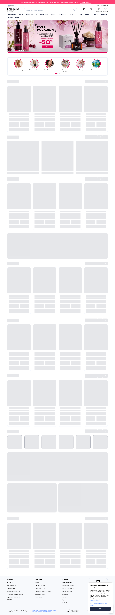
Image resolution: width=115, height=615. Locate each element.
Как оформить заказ (68, 585)
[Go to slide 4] (20, 215)
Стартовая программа (41, 594)
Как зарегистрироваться (69, 588)
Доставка (65, 594)
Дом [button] (71, 14)
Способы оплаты (67, 591)
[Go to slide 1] (56, 73)
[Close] (93, 2)
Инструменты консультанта (43, 591)
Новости (37, 583)
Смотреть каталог (40, 585)
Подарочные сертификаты (75, 611)
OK (100, 609)
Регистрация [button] (104, 5)
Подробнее (85, 2)
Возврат (64, 597)
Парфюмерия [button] (42, 14)
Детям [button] (79, 14)
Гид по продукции (40, 588)
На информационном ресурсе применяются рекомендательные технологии (45, 611)
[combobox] (48, 10)
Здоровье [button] (62, 14)
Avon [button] (96, 14)
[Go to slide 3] (19, 215)
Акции (104, 14)
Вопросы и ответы (67, 583)
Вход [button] (98, 5)
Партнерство (38, 597)
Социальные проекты (13, 591)
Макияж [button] (29, 14)
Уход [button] (21, 14)
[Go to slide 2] (57, 73)
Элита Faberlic (11, 588)
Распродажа (13, 17)
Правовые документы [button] (13, 597)
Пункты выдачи (66, 600)
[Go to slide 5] (59, 73)
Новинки (12, 14)
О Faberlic (10, 583)
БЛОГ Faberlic (11, 585)
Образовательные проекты (15, 594)
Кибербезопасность (68, 603)
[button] (57, 2)
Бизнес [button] (88, 14)
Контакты (10, 600)
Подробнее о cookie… (95, 600)
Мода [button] (53, 14)
